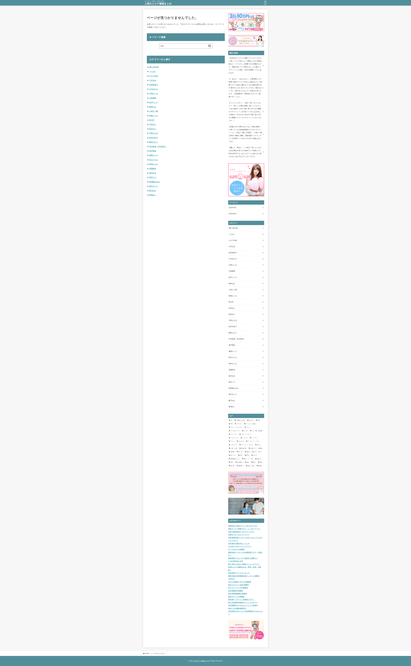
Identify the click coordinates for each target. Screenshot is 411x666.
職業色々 (241, 466)
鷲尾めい (152, 195)
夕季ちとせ (153, 94)
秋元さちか (153, 160)
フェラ (233, 441)
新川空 (151, 120)
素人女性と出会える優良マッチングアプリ (243, 564)
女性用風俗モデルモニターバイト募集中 (243, 605)
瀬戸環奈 (152, 151)
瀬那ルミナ (153, 155)
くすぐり (239, 424)
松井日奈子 (153, 138)
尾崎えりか (153, 116)
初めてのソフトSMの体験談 (238, 585)
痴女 (247, 462)
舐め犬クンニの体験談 (236, 596)
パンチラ (254, 438)
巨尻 (247, 455)
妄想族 (233, 451)
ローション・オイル (247, 445)
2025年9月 (232, 207)
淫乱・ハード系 (248, 459)
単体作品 (243, 448)
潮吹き (259, 459)
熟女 (232, 462)
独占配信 (239, 462)
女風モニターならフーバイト (239, 534)
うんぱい (152, 71)
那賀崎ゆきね (154, 182)
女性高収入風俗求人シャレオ (239, 543)
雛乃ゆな (152, 191)
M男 (258, 420)
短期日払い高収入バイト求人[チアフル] (242, 526)
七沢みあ (152, 80)
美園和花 (152, 168)
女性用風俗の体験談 (235, 591)
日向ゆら (152, 124)
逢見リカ (152, 177)
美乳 (261, 462)
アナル (248, 427)
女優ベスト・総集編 (256, 448)
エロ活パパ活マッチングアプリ (239, 546)
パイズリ (245, 438)
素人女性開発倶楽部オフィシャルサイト (243, 602)
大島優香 (152, 98)
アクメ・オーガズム (236, 427)
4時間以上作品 (240, 420)
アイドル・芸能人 (251, 424)
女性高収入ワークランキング (239, 573)
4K (231, 420)
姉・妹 (240, 451)
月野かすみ (153, 133)
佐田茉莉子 (153, 85)
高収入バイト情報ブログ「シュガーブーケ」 (244, 529)
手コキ (255, 455)
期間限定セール (235, 459)
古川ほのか (153, 89)
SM (232, 424)
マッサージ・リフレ (254, 441)
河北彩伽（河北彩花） (158, 146)
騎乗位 (260, 466)
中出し (259, 445)
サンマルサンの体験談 (236, 549)
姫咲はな (152, 107)
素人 (254, 462)
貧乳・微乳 (251, 466)
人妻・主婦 (234, 448)
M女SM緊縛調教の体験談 (237, 593)
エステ (246, 431)
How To (251, 420)
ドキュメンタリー (246, 434)
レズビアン (234, 445)
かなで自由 (153, 76)
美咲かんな (153, 164)
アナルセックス (235, 431)
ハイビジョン (234, 438)
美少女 (233, 466)
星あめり (152, 129)
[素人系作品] (154, 67)
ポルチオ (241, 441)
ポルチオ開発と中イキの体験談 (239, 582)
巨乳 (241, 455)
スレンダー (234, 434)
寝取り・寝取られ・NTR (253, 451)
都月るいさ (153, 186)
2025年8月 (232, 214)
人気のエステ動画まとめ (158, 3)
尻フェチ (233, 455)
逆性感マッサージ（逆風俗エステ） (241, 599)
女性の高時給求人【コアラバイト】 (241, 532)
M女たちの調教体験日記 (237, 608)
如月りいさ (153, 102)
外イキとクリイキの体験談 (238, 588)
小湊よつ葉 (153, 111)
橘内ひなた (153, 142)
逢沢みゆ (152, 173)
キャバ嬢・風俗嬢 (257, 431)
